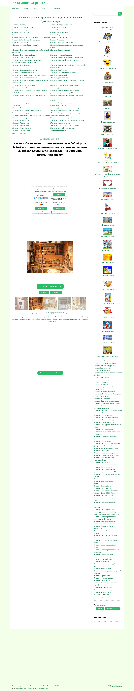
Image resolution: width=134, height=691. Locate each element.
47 (50, 313)
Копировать (59, 195)
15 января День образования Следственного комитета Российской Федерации (107, 431)
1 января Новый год (19, 25)
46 (48, 313)
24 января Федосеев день (21, 131)
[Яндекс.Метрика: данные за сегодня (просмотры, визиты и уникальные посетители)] (115, 686)
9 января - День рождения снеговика (63, 42)
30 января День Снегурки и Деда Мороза (26, 110)
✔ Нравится (55, 292)
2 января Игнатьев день (20, 30)
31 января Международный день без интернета (66, 113)
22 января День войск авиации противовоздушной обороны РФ (105, 471)
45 (46, 313)
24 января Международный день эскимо (64, 85)
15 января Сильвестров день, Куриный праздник (67, 120)
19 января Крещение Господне (23, 73)
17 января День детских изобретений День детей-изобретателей (107, 445)
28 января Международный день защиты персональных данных (105, 522)
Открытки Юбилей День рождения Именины (107, 175)
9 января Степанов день (20, 42)
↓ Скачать (44, 293)
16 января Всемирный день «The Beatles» (64, 60)
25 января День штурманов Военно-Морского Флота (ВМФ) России (106, 492)
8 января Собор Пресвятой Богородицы (26, 40)
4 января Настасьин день (59, 32)
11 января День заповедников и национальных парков (105, 407)
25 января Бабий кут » (50, 139)
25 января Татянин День (21, 88)
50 (57, 313)
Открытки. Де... (32, 688)
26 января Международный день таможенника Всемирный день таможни (105, 505)
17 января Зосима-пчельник (60, 123)
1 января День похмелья (58, 27)
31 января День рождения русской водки (64, 110)
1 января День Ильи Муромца (22, 27)
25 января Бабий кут (58, 131)
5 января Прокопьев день (21, 35)
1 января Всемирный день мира (61, 25)
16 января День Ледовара (21, 65)
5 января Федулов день (58, 35)
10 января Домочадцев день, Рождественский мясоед (31, 115)
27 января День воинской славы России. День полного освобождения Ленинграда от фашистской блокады (68, 97)
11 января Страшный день (59, 115)
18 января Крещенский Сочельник (24, 70)
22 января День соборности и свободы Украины (67, 80)
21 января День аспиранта (59, 78)
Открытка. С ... (22, 688)
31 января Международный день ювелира (27, 113)
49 (55, 313)
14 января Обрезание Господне (61, 55)
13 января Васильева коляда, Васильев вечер (66, 118)
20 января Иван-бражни (20, 125)
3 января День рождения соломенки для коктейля (67, 30)
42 (40, 313)
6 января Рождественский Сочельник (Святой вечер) (31, 37)
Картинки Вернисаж (30, 3)
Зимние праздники (19, 133)
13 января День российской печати (24, 55)
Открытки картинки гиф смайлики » (37, 17)
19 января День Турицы (58, 70)
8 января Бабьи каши (57, 40)
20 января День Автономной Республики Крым (29, 75)
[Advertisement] (50, 170)
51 (59, 313)
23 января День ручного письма (23, 85)
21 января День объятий (58, 75)
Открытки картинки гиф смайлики (25, 317)
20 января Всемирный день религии (63, 73)
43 (42, 313)
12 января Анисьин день (21, 118)
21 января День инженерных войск (24, 78)
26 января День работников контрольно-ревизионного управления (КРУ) (107, 497)
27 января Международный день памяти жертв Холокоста (105, 518)
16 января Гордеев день (20, 123)
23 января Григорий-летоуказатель (62, 128)
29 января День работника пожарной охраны (66, 108)
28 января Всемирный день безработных (26, 108)
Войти (100, 608)
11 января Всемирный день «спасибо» (25, 45)
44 (44, 313)
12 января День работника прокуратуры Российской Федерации (108, 412)
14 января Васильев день (21, 120)
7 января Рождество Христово (60, 37)
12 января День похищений (60, 50)
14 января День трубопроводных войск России (66, 57)
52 (61, 313)
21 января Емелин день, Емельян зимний (64, 125)
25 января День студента (59, 88)
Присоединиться (112, 608)
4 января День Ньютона (20, 32)
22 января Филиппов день (21, 128)
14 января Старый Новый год (22, 57)
